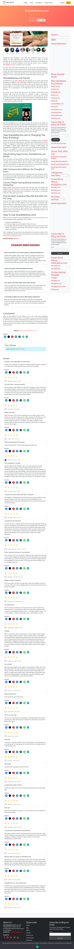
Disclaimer (29, 940)
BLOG (31, 3)
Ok (37, 946)
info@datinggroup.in (16, 932)
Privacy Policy (30, 938)
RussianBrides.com (56, 109)
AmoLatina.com (55, 118)
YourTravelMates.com (57, 104)
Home (28, 925)
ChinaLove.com (55, 86)
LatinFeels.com (55, 98)
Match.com (54, 101)
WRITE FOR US (48, 3)
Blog (27, 928)
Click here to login (20, 349)
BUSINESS (39, 3)
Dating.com (54, 106)
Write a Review (41, 20)
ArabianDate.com (56, 112)
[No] (72, 945)
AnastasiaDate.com (57, 115)
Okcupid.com (55, 89)
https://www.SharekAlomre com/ (28, 331)
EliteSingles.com (56, 92)
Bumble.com (54, 95)
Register (62, 3)
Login (68, 3)
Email (52, 247)
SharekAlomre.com (8, 65)
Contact (28, 933)
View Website (32, 20)
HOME (25, 3)
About (28, 930)
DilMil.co (16, 238)
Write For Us (29, 935)
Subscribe (55, 139)
